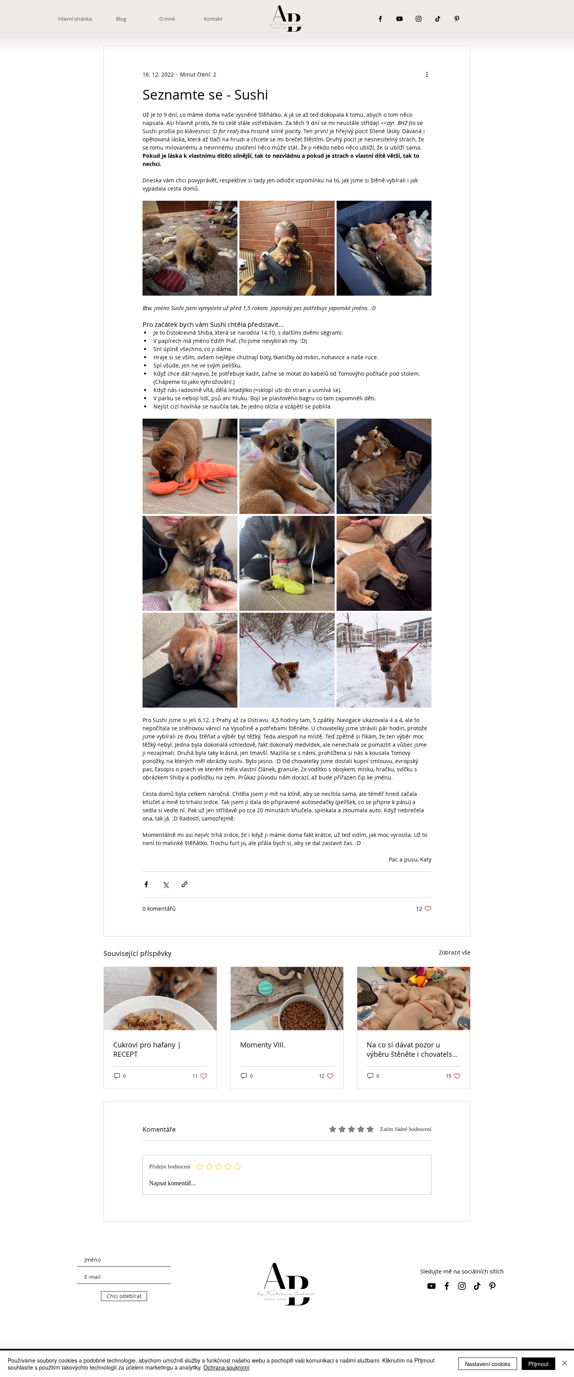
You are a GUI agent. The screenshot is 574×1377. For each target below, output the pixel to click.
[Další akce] (426, 74)
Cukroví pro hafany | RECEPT (147, 1049)
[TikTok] (477, 1286)
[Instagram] (418, 19)
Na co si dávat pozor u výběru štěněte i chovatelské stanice (413, 1049)
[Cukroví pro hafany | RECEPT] (160, 998)
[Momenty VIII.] (287, 998)
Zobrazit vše (455, 952)
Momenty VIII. (262, 1044)
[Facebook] (380, 19)
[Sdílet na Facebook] (146, 884)
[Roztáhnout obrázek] (190, 248)
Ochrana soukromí (226, 1367)
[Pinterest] (457, 19)
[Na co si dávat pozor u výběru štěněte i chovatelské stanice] (413, 998)
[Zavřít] (564, 1364)
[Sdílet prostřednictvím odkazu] (184, 884)
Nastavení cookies (487, 1364)
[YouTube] (399, 19)
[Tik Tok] (438, 19)
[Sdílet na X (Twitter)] (165, 884)
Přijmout (538, 1364)
